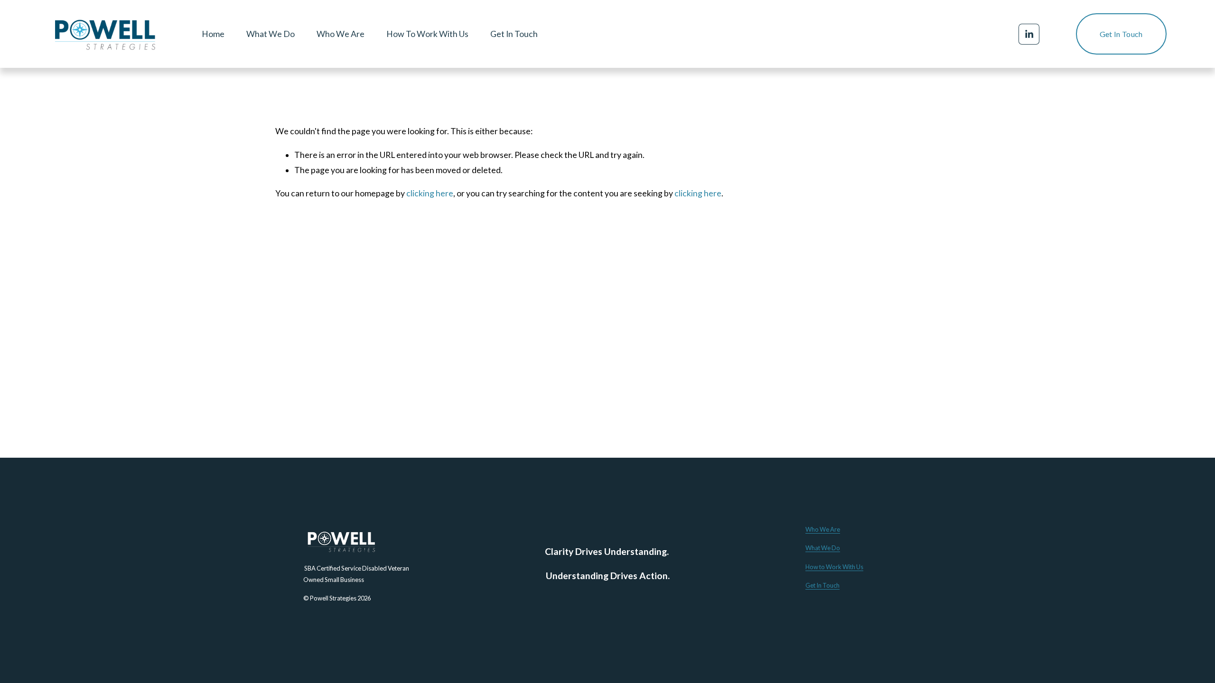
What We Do (270, 34)
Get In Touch (514, 34)
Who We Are (340, 34)
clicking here (429, 193)
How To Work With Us (427, 34)
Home (213, 34)
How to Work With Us (834, 567)
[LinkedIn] (1029, 34)
